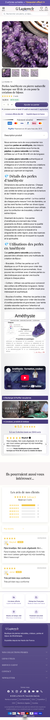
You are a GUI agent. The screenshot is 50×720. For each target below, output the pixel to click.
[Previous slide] (3, 482)
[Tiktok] (21, 691)
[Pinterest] (25, 691)
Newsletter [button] (8, 677)
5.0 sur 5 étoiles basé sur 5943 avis (25, 432)
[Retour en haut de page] (25, 716)
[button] (3, 8)
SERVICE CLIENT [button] (10, 665)
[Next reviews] (46, 444)
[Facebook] (8, 691)
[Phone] (41, 691)
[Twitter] (13, 691)
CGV (13, 703)
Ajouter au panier (31, 104)
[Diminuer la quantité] (4, 104)
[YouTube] (33, 691)
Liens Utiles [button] (8, 658)
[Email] (37, 691)
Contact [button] (6, 671)
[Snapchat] (29, 691)
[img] (10, 538)
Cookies (35, 703)
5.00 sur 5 (31, 497)
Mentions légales (23, 703)
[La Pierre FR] (25, 8)
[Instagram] (17, 691)
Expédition (41, 699)
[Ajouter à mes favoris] (44, 25)
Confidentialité (24, 699)
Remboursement (11, 699)
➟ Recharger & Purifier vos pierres (17, 398)
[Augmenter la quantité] (12, 104)
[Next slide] (47, 482)
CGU (33, 699)
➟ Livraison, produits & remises (16, 422)
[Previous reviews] (4, 444)
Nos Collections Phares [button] (15, 652)
